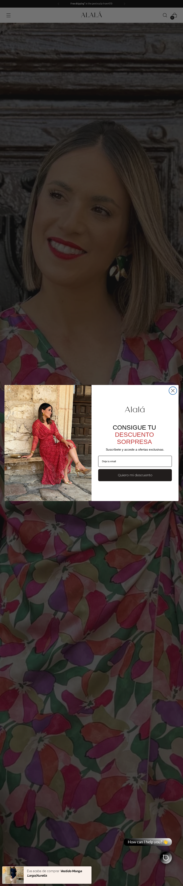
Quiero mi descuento (135, 475)
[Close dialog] (173, 391)
